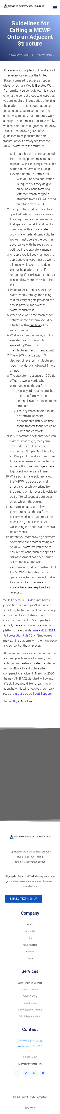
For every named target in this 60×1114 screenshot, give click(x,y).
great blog (21, 693)
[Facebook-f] (17, 1073)
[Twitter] (25, 1073)
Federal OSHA (20, 600)
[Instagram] (34, 1073)
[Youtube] (43, 1073)
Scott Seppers (42, 693)
